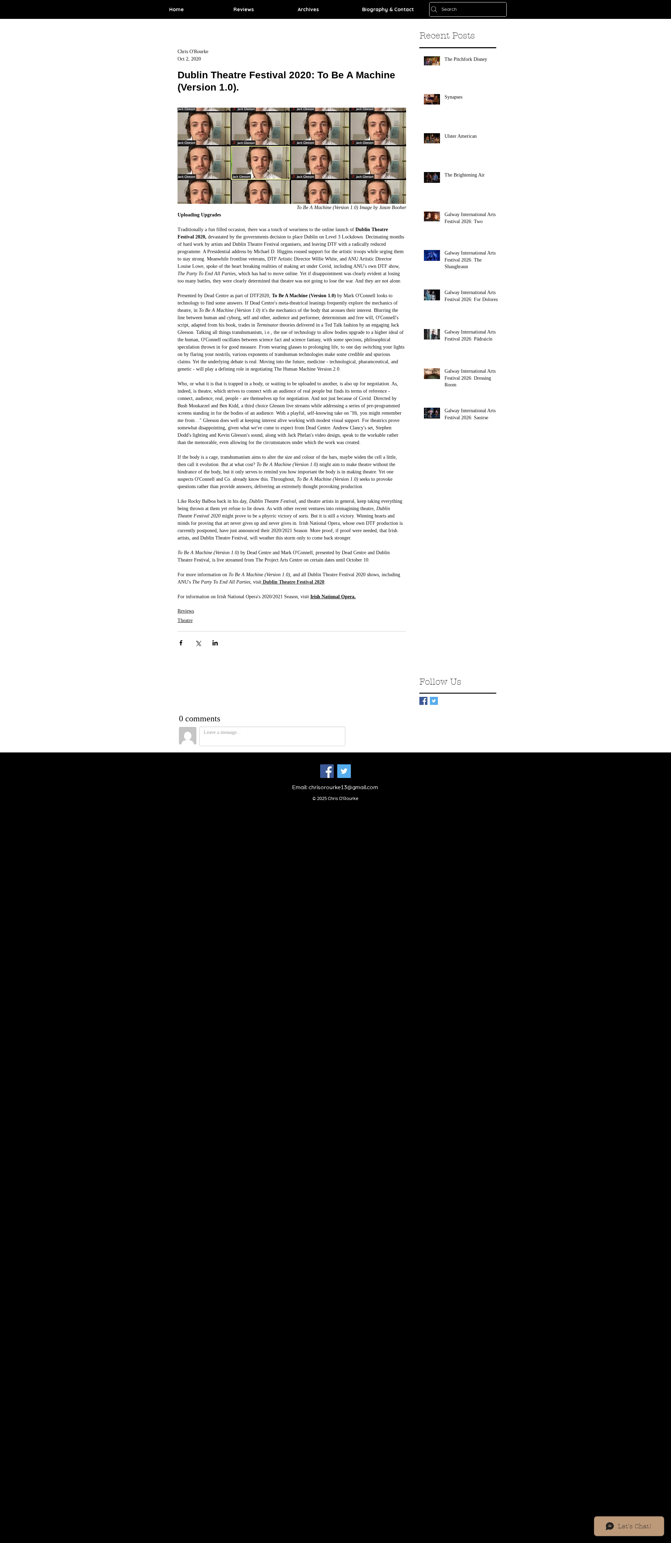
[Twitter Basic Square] (434, 701)
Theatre (185, 620)
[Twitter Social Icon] (344, 771)
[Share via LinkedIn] (215, 643)
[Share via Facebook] (181, 643)
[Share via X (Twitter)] (198, 643)
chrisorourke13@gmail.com (343, 787)
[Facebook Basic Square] (423, 701)
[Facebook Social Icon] (327, 771)
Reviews (186, 611)
